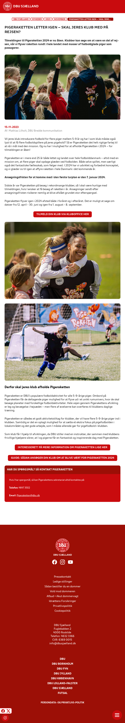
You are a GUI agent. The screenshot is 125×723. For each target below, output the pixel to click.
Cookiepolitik (62, 611)
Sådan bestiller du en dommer (62, 586)
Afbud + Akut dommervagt (62, 596)
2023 (47, 19)
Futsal (62, 693)
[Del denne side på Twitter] (8, 711)
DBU (62, 659)
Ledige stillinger (62, 581)
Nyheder (37, 19)
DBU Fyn (62, 669)
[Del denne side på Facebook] (3, 711)
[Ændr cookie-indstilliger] (5, 717)
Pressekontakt (62, 577)
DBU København (62, 678)
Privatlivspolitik (62, 606)
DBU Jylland (62, 673)
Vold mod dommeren (62, 591)
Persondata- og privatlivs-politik (62, 703)
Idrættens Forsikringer (62, 601)
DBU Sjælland (21, 19)
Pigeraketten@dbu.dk (28, 496)
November (59, 19)
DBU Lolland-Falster (62, 683)
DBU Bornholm (62, 664)
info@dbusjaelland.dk (62, 643)
